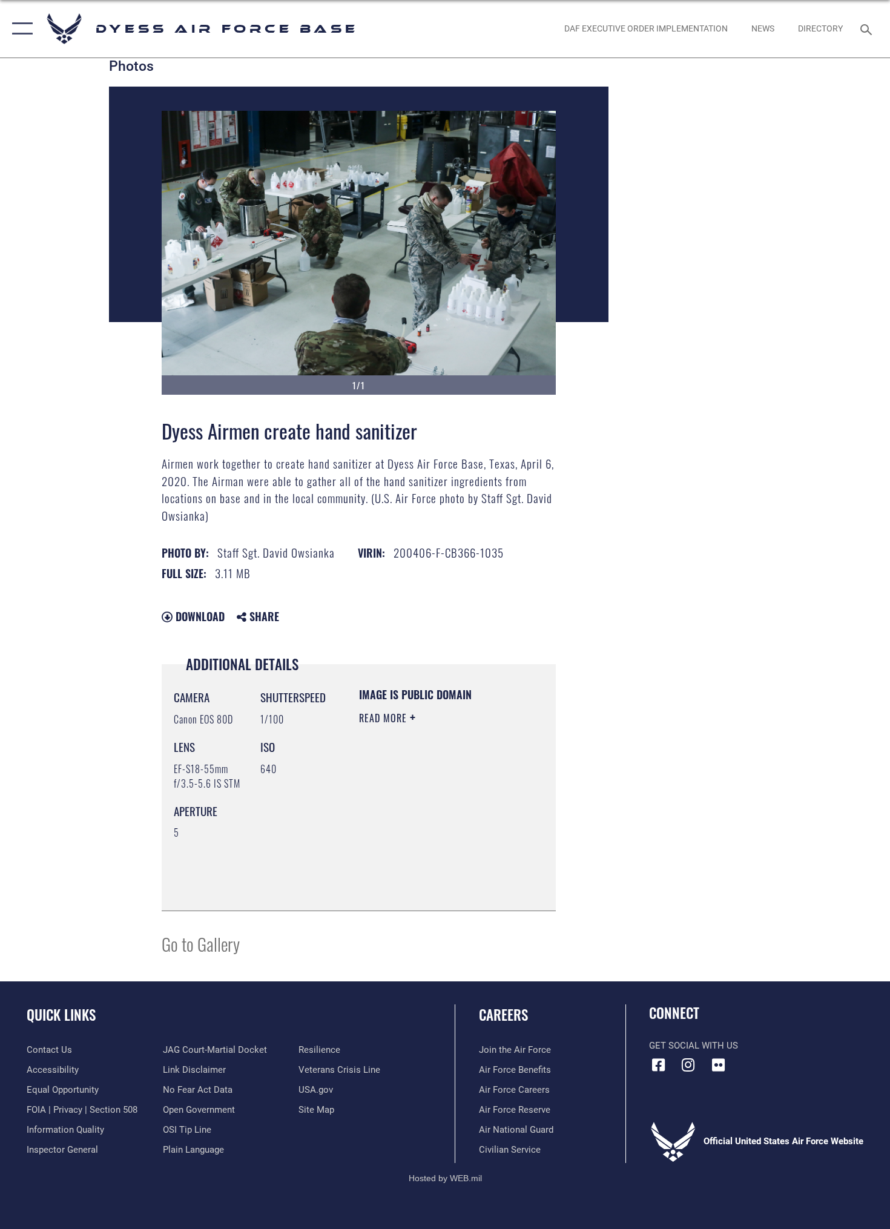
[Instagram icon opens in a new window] (688, 1065)
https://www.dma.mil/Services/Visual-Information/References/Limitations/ (432, 871)
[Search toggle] (867, 28)
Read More (384, 718)
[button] (19, 29)
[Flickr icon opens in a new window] (718, 1065)
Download (199, 616)
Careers (503, 1014)
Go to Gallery (201, 944)
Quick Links (61, 1014)
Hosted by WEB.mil (445, 1178)
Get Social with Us (693, 1045)
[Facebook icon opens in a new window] (658, 1065)
